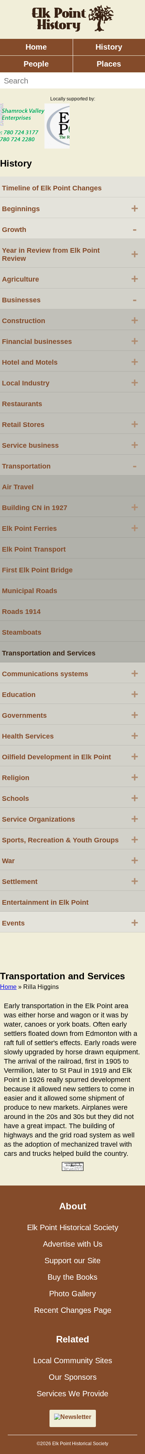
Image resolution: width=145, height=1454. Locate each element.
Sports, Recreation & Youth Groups (70, 839)
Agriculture (70, 278)
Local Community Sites (72, 1360)
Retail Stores (70, 424)
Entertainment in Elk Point (45, 902)
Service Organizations (70, 818)
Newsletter (75, 1417)
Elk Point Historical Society (72, 1227)
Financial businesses (70, 341)
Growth (69, 229)
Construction (70, 320)
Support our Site (72, 1260)
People (36, 64)
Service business (70, 445)
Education (70, 694)
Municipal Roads (29, 591)
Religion (70, 777)
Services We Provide (72, 1393)
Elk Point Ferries (70, 528)
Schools (70, 798)
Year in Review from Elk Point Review (70, 254)
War (70, 860)
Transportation (69, 465)
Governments (70, 715)
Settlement (70, 881)
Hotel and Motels (70, 362)
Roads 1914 (21, 611)
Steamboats (21, 632)
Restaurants (22, 404)
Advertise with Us (72, 1244)
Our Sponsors (73, 1377)
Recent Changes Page (72, 1310)
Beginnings (70, 208)
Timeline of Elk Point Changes (52, 188)
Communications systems (70, 673)
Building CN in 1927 (70, 507)
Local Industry (70, 382)
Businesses (69, 299)
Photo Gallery (72, 1293)
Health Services (70, 735)
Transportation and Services (49, 653)
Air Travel (18, 487)
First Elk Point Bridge (37, 570)
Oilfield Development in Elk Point (70, 756)
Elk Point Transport (34, 549)
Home (36, 47)
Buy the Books (72, 1277)
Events (70, 922)
